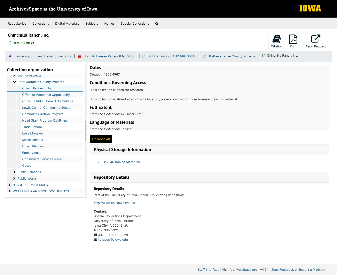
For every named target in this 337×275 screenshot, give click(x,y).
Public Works (27, 178)
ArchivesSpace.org (243, 269)
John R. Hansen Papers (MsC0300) (110, 56)
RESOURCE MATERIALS (30, 185)
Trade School (32, 127)
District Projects (29, 75)
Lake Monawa (32, 133)
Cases (26, 165)
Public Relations (29, 172)
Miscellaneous (32, 140)
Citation (277, 46)
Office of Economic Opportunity (46, 95)
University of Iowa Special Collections (43, 56)
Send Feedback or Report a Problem (298, 269)
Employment (31, 153)
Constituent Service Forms (41, 159)
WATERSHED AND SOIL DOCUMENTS (41, 191)
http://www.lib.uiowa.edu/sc (114, 203)
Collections (40, 23)
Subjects (91, 23)
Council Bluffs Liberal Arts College (47, 101)
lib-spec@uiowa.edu (113, 239)
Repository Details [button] (111, 177)
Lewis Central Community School (46, 107)
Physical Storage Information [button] (122, 149)
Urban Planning (33, 146)
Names (109, 23)
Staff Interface (208, 269)
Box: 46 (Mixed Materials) (122, 162)
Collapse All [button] (101, 139)
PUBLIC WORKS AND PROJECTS (172, 56)
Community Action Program (42, 114)
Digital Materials (67, 23)
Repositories (17, 23)
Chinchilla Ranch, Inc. (37, 88)
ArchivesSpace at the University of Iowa (53, 9)
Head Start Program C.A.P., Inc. (45, 120)
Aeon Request (316, 46)
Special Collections (135, 23)
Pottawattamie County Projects (232, 56)
